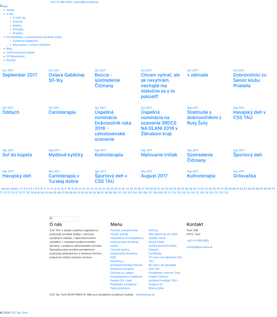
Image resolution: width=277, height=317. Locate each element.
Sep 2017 (192, 107)
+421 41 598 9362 (61, 2)
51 (198, 188)
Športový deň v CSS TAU (111, 178)
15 (58, 188)
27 (103, 188)
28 (107, 188)
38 (147, 188)
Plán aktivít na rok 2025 (163, 234)
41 (159, 188)
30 (115, 188)
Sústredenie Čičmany (200, 157)
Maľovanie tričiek (159, 154)
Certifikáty (155, 253)
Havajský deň (16, 176)
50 (194, 188)
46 (178, 188)
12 (48, 188)
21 (80, 188)
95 (94, 192)
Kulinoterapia (109, 154)
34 (131, 188)
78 (27, 192)
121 (216, 192)
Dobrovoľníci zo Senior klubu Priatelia (250, 80)
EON (113, 257)
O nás (9, 13)
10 (41, 188)
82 (43, 192)
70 (273, 188)
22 (83, 188)
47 (182, 188)
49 (190, 188)
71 (1, 192)
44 (170, 188)
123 (226, 192)
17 (65, 188)
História (17, 21)
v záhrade (197, 75)
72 (4, 192)
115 (188, 192)
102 (124, 192)
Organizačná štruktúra (123, 253)
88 (66, 192)
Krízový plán (156, 288)
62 (241, 188)
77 (23, 192)
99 (110, 192)
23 (87, 188)
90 (74, 192)
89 (70, 192)
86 (59, 192)
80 (35, 192)
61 (237, 188)
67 (261, 188)
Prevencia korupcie (122, 268)
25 (95, 188)
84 (51, 192)
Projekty (18, 33)
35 (135, 188)
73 (8, 192)
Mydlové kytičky (66, 154)
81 (39, 192)
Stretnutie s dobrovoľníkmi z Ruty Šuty (204, 117)
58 (226, 188)
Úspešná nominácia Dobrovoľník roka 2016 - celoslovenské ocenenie (113, 125)
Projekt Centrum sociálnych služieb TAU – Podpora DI (164, 280)
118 (202, 192)
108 (155, 192)
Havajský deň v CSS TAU (249, 114)
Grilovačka (244, 176)
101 (120, 192)
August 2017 (154, 176)
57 (222, 188)
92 (82, 192)
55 (214, 188)
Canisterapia (62, 112)
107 (150, 192)
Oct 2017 (7, 70)
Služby (10, 10)
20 (76, 188)
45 (174, 188)
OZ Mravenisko (15, 56)
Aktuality (18, 29)
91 (78, 192)
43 (166, 188)
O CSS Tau (19, 17)
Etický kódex (156, 241)
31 (119, 188)
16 (62, 188)
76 (20, 192)
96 (98, 192)
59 (230, 188)
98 (106, 192)
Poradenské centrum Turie (164, 272)
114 (183, 192)
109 (160, 192)
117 (197, 192)
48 (186, 188)
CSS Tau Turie (18, 312)
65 (253, 188)
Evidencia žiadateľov (25, 40)
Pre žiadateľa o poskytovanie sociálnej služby (34, 37)
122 (221, 192)
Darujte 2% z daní (121, 280)
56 (218, 188)
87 (62, 192)
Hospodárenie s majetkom (126, 276)
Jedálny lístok (157, 238)
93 (86, 192)
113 (179, 192)
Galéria (17, 25)
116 (193, 192)
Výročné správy (120, 249)
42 (162, 188)
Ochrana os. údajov (122, 272)
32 (123, 188)
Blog (9, 48)
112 (174, 192)
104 (135, 192)
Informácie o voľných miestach (31, 44)
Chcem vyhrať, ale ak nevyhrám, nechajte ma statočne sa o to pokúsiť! (160, 85)
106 (145, 192)
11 (45, 188)
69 (269, 188)
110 (165, 192)
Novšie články (9, 188)
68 (265, 188)
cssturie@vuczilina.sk (86, 2)
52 (202, 188)
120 (211, 192)
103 (130, 192)
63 (245, 188)
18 (69, 188)
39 (151, 188)
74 (12, 192)
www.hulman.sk (145, 294)
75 (16, 192)
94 (90, 192)
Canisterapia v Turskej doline (64, 178)
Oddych (10, 112)
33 (127, 188)
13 (51, 188)
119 (206, 192)
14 (55, 188)
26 (99, 188)
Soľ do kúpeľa (17, 154)
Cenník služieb (119, 234)
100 (115, 192)
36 (139, 188)
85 (55, 192)
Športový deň (247, 154)
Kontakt (11, 60)
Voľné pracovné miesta (20, 52)
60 (234, 188)
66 (257, 188)
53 (206, 188)
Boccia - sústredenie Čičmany (107, 80)
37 (143, 188)
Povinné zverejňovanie (124, 230)
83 (47, 192)
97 (102, 192)
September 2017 (19, 75)
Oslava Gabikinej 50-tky (66, 77)
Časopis (153, 249)
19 (72, 188)
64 (249, 188)
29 (111, 188)
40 (155, 188)
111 (169, 192)
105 (140, 192)
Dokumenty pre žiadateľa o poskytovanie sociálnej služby (127, 241)
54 (210, 188)
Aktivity (153, 230)
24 (91, 188)
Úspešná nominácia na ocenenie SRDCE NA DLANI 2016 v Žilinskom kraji (159, 122)
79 (31, 192)
